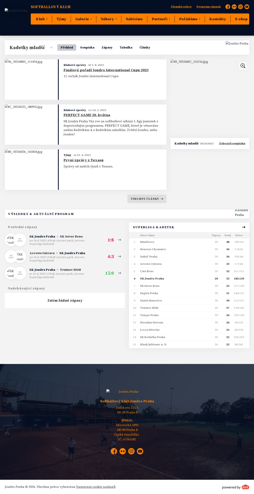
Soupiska (87, 47)
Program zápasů (208, 7)
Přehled (67, 47)
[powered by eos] (235, 486)
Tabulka (126, 47)
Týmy (61, 19)
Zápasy (107, 47)
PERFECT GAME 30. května (87, 115)
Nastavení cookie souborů (95, 487)
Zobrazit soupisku (232, 143)
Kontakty (217, 19)
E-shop (241, 19)
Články (145, 47)
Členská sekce (181, 7)
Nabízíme (134, 19)
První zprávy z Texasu (84, 160)
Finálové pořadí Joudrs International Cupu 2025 (106, 70)
